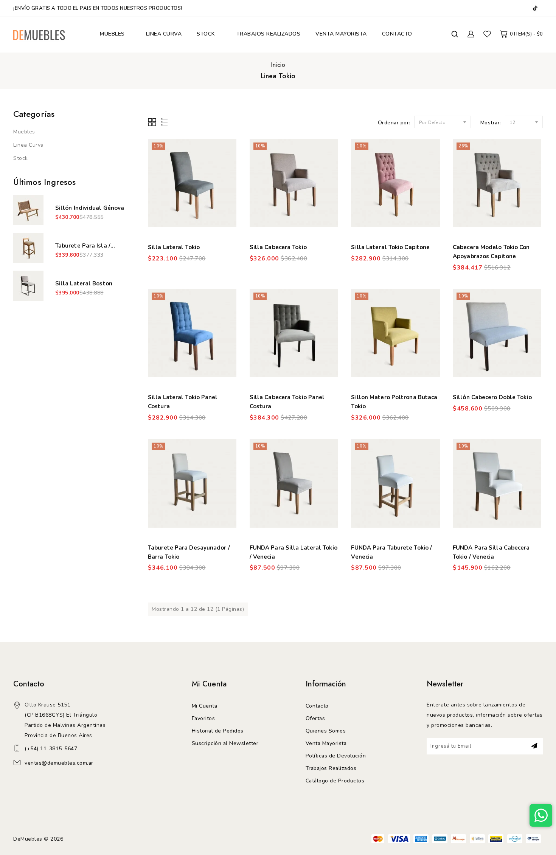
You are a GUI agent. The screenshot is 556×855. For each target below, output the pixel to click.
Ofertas (315, 718)
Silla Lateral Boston (83, 283)
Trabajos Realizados (331, 768)
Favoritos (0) (487, 34)
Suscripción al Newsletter (225, 743)
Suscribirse (534, 746)
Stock (20, 158)
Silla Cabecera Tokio (278, 247)
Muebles (24, 131)
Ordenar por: (394, 122)
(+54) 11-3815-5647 (51, 748)
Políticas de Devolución (336, 755)
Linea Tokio (278, 76)
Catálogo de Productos (335, 780)
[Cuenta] (471, 34)
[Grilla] (152, 122)
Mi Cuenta (204, 705)
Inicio (278, 64)
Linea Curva (28, 145)
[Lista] (163, 122)
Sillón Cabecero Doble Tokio (492, 397)
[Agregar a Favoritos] (226, 154)
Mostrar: (490, 122)
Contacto (317, 705)
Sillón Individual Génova (89, 208)
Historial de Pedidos (218, 730)
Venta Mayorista (326, 743)
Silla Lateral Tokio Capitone (390, 247)
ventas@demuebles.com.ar (59, 763)
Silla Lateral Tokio (174, 247)
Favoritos (203, 718)
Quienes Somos (326, 730)
